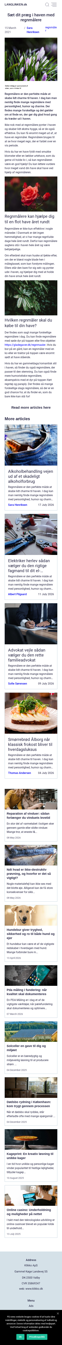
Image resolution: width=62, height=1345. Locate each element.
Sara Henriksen (17, 504)
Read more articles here (31, 407)
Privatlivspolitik (37, 1337)
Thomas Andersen (19, 773)
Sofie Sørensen (17, 683)
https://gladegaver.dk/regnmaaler (25, 344)
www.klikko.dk (34, 1288)
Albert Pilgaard (17, 594)
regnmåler (51, 29)
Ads (31, 1306)
